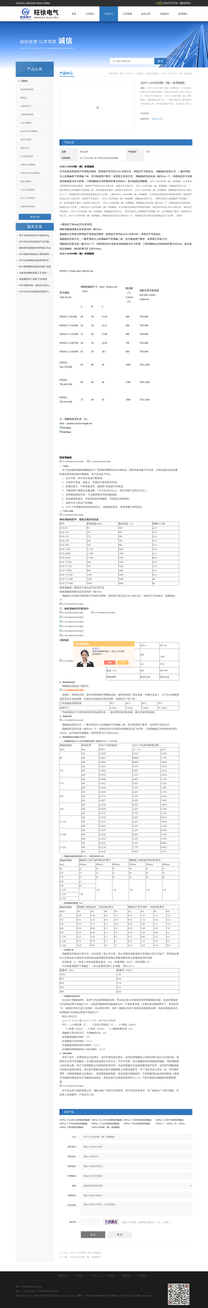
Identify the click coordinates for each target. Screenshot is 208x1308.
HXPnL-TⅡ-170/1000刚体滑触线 (107, 1120)
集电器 (24, 97)
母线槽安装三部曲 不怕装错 (33, 279)
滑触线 (24, 81)
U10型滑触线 (27, 156)
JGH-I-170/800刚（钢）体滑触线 (85, 1253)
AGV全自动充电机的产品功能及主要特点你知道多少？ (36, 241)
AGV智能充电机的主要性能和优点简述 (36, 254)
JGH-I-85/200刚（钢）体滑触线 (85, 1257)
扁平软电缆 (26, 139)
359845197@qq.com (32, 1286)
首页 (74, 13)
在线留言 (164, 13)
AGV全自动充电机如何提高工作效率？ (36, 291)
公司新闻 (127, 13)
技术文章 (145, 13)
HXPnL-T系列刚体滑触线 (71, 1127)
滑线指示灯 (26, 106)
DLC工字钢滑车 (28, 198)
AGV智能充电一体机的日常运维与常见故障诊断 (36, 285)
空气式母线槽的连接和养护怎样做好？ (36, 260)
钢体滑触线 (26, 181)
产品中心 (108, 13)
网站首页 (63, 1276)
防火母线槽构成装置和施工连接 (35, 266)
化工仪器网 (135, 1295)
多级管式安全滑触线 (30, 173)
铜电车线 (25, 148)
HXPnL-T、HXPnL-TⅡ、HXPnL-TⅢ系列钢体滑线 (178, 1123)
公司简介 (90, 13)
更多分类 (34, 216)
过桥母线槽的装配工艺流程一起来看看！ (36, 272)
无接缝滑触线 (27, 114)
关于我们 (78, 1276)
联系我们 (183, 13)
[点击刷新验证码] (110, 1221)
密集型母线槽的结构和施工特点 (35, 248)
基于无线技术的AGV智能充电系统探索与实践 (36, 235)
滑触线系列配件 (28, 206)
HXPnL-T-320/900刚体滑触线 (137, 1120)
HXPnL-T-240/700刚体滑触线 (169, 1120)
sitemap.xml (147, 1295)
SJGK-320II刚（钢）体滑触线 (106, 1127)
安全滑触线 (26, 123)
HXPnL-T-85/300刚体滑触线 (136, 1123)
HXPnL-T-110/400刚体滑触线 (105, 1123)
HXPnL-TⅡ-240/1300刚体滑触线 (75, 1120)
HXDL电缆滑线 (28, 190)
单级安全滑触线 (28, 164)
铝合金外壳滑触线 (29, 131)
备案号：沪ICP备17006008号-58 (92, 1295)
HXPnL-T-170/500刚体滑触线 (74, 1123)
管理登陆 (113, 1295)
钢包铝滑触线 (27, 89)
